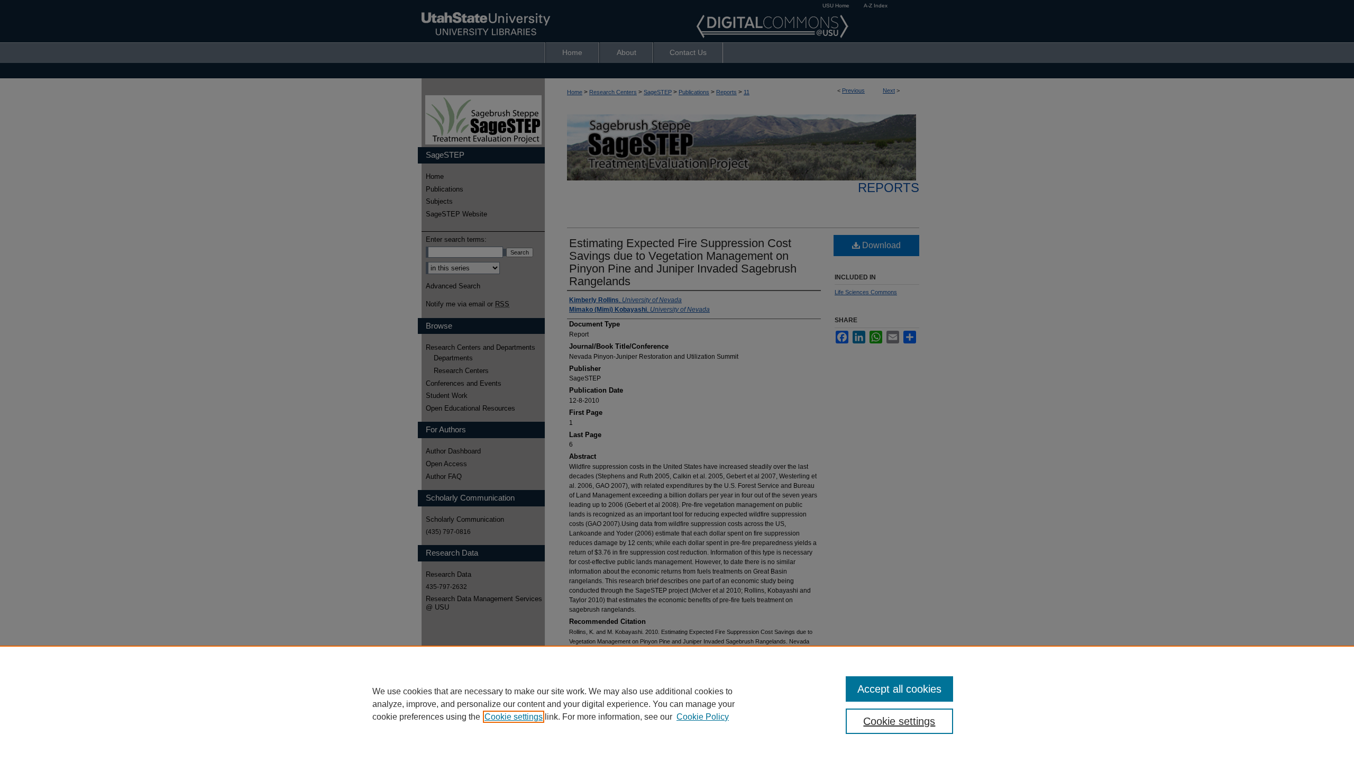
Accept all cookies (899, 689)
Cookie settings (513, 716)
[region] (677, 704)
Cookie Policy (702, 716)
